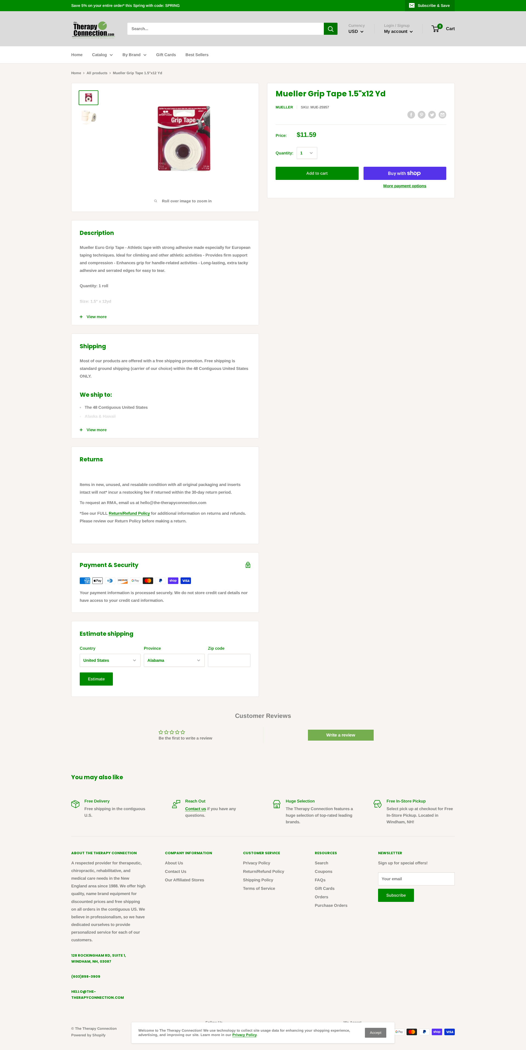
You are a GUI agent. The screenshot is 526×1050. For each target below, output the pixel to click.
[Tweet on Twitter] (432, 115)
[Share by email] (442, 115)
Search (321, 863)
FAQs (320, 880)
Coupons (323, 871)
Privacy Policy (256, 863)
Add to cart (317, 173)
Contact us (195, 808)
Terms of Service (259, 888)
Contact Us (175, 871)
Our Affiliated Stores (184, 880)
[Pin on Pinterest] (421, 115)
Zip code (216, 648)
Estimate (96, 679)
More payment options (404, 185)
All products (97, 73)
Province (152, 648)
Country (87, 648)
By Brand (131, 54)
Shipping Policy (258, 880)
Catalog (99, 54)
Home (76, 54)
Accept (375, 1033)
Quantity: (284, 153)
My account (396, 31)
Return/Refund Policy (129, 513)
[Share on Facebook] (411, 115)
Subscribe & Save (434, 5)
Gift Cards (166, 54)
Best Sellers (196, 54)
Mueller (284, 107)
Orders (321, 896)
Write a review (340, 735)
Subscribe (396, 895)
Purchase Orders (331, 905)
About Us (174, 863)
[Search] (331, 29)
